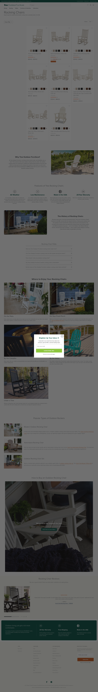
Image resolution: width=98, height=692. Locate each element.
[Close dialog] (62, 336)
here (53, 354)
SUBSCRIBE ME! (49, 350)
